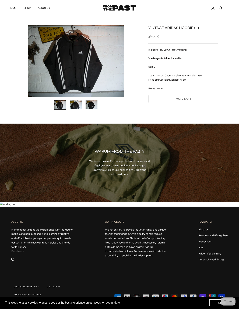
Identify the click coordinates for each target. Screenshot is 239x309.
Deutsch (52, 286)
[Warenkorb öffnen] (228, 8)
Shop (27, 7)
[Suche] (221, 8)
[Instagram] (12, 259)
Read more (17, 251)
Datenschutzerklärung (211, 259)
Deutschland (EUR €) (26, 286)
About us (44, 7)
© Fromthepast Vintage (27, 294)
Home (12, 7)
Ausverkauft (183, 99)
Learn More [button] (113, 302)
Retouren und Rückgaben (213, 235)
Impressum (204, 241)
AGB (200, 247)
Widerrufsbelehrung (209, 253)
